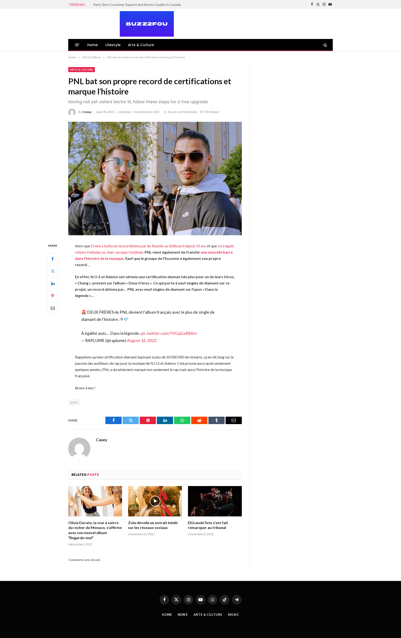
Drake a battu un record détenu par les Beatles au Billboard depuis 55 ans (148, 246)
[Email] (52, 308)
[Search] (325, 45)
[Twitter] (52, 271)
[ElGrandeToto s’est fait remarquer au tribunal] (215, 501)
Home (92, 44)
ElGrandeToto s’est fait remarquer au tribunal (208, 525)
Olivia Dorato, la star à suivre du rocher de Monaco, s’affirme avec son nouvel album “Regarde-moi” (95, 530)
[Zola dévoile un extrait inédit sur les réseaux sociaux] (155, 501)
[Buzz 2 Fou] (121, 24)
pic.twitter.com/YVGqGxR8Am (169, 333)
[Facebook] (52, 258)
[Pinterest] (52, 295)
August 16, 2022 (141, 340)
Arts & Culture (141, 44)
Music (233, 614)
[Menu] (77, 45)
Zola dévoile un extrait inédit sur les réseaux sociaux (153, 525)
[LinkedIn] (52, 283)
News (183, 614)
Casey (87, 112)
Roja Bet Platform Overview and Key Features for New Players (138, 4)
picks (74, 402)
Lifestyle (113, 44)
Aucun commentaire (182, 112)
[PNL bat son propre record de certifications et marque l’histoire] (155, 178)
